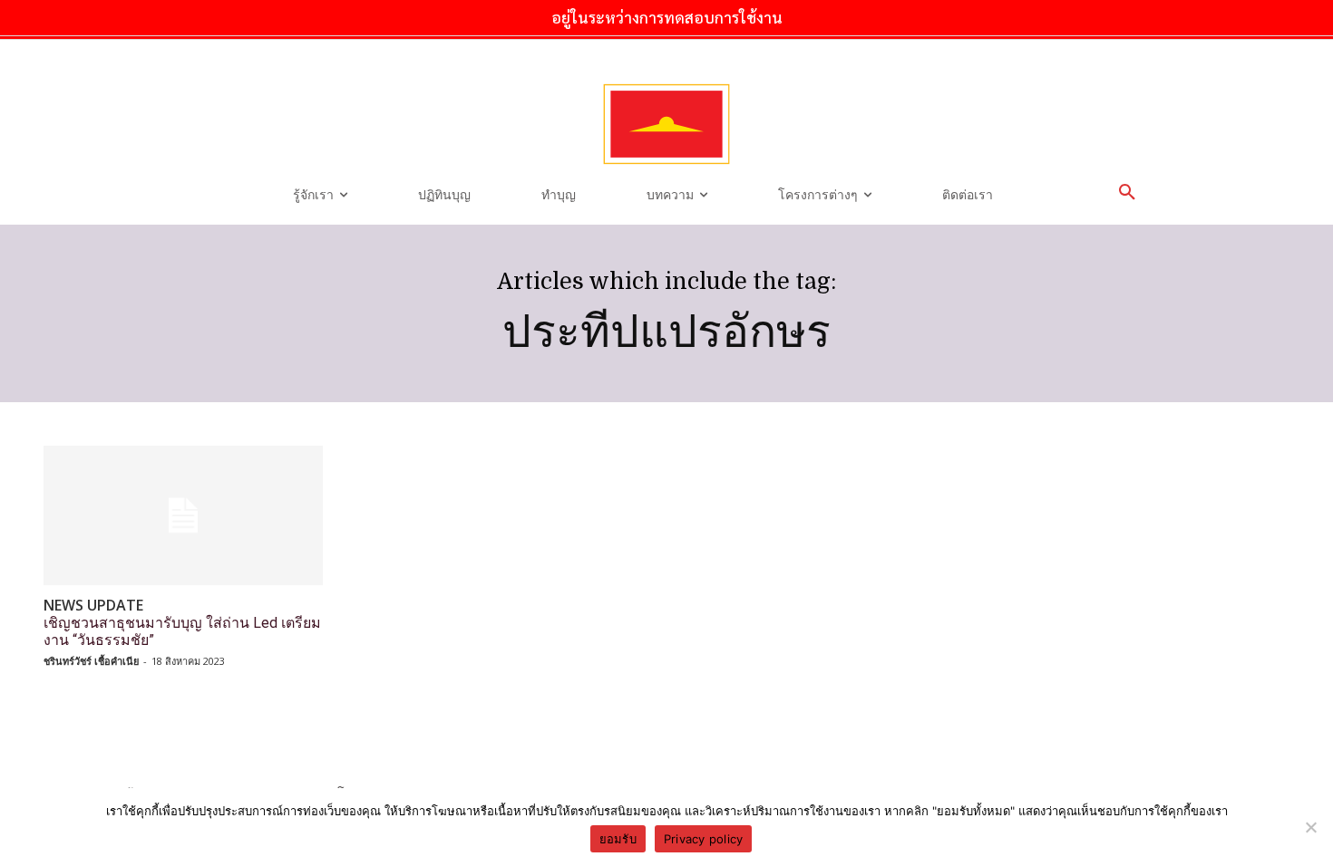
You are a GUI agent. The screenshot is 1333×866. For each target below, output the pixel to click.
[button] (1127, 192)
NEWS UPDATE (93, 605)
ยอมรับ (618, 839)
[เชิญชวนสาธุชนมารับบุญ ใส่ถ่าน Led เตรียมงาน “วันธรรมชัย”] (183, 515)
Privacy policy (704, 839)
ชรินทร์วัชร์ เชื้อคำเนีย (91, 661)
